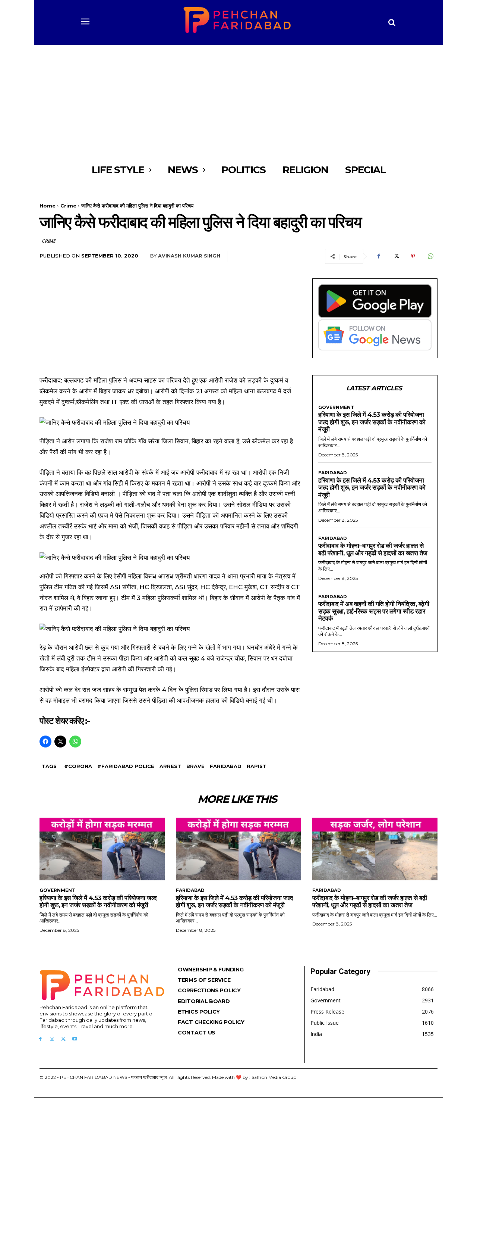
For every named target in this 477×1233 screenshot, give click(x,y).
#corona (78, 766)
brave (195, 766)
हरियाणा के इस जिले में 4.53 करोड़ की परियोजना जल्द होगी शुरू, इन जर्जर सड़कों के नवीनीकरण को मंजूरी (371, 422)
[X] (395, 256)
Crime (68, 206)
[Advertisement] (238, 101)
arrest (170, 766)
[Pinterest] (412, 256)
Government (336, 407)
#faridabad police (125, 766)
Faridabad (225, 766)
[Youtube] (75, 1039)
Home (48, 206)
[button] (392, 22)
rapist (256, 766)
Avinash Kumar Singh (189, 256)
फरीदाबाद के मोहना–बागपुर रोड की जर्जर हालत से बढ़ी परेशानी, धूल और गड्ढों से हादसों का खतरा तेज (372, 549)
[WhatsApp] (430, 256)
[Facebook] (378, 256)
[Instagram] (52, 1039)
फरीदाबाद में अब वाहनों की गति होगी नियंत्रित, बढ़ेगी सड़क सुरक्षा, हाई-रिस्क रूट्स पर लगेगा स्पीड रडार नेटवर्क (373, 611)
